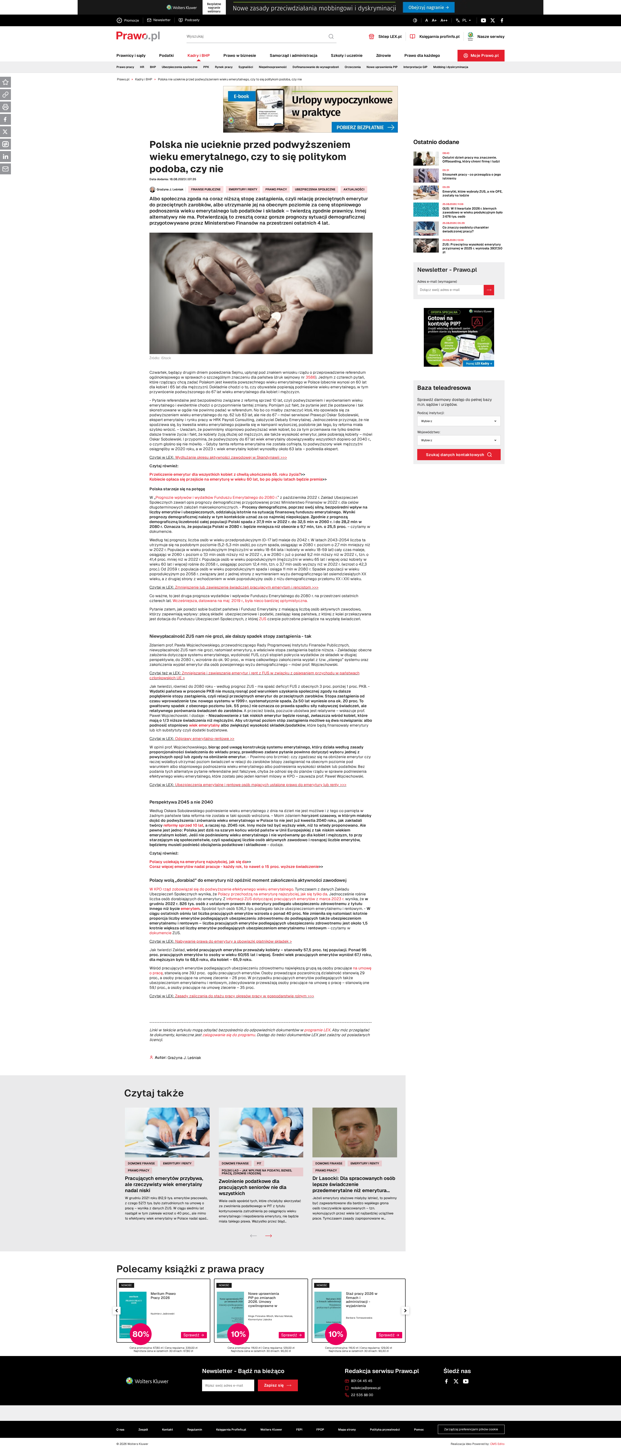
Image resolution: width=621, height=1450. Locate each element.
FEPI (299, 1430)
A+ (434, 20)
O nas (120, 1430)
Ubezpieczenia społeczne (179, 67)
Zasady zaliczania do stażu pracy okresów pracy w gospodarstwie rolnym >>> (244, 996)
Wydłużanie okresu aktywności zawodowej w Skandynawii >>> (231, 457)
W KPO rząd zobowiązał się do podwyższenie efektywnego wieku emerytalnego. (222, 889)
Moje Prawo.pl (488, 56)
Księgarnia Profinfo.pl (231, 1430)
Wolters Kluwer (271, 1430)
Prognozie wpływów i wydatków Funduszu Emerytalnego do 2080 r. (216, 497)
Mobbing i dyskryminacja (450, 67)
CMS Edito (497, 1444)
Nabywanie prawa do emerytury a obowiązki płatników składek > (233, 941)
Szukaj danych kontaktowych (455, 454)
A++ (444, 20)
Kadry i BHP (199, 55)
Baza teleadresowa (444, 387)
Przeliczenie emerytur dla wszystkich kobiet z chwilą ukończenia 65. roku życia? (225, 474)
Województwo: (428, 432)
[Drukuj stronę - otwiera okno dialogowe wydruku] (5, 107)
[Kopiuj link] (5, 94)
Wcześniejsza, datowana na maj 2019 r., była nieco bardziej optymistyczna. (240, 600)
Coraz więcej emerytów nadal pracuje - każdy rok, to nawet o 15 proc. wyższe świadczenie (234, 866)
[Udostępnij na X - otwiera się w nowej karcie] (5, 131)
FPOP (320, 1430)
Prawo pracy (125, 67)
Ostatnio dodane (436, 142)
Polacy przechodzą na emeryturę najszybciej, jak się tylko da (272, 894)
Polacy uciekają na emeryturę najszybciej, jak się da (198, 861)
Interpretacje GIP (415, 67)
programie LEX (317, 1030)
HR (142, 67)
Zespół (143, 1430)
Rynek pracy (224, 67)
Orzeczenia (353, 67)
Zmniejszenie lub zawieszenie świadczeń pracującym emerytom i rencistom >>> (247, 587)
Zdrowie (383, 55)
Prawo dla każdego (422, 55)
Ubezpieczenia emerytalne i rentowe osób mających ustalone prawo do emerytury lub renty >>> (260, 784)
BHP (153, 67)
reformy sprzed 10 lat (183, 825)
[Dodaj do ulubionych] (5, 82)
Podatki (166, 55)
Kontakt (167, 1430)
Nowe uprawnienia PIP (382, 67)
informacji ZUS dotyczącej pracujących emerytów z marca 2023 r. (285, 898)
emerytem (190, 908)
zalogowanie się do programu (228, 1034)
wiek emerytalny (204, 725)
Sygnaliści (245, 67)
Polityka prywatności (385, 1430)
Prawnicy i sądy (131, 55)
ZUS (262, 618)
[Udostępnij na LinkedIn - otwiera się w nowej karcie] (5, 156)
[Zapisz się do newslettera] (489, 290)
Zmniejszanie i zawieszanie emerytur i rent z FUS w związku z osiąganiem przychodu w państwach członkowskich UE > (254, 675)
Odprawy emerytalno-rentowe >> (204, 738)
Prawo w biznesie (239, 55)
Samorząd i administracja (293, 55)
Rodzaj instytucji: (430, 413)
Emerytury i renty (243, 189)
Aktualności (353, 189)
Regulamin (194, 1430)
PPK (206, 67)
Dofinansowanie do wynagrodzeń (316, 67)
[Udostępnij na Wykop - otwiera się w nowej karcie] (5, 144)
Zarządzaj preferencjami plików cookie (471, 1429)
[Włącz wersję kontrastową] (415, 20)
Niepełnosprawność (273, 67)
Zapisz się (274, 1385)
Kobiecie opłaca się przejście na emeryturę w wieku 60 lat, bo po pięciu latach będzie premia (235, 479)
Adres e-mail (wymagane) (437, 282)
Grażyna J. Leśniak (170, 189)
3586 (310, 377)
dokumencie (160, 932)
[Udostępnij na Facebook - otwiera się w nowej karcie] (5, 119)
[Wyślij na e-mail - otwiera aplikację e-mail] (5, 168)
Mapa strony (347, 1430)
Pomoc (419, 1430)
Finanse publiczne (206, 189)
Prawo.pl (123, 79)
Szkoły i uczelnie (346, 55)
